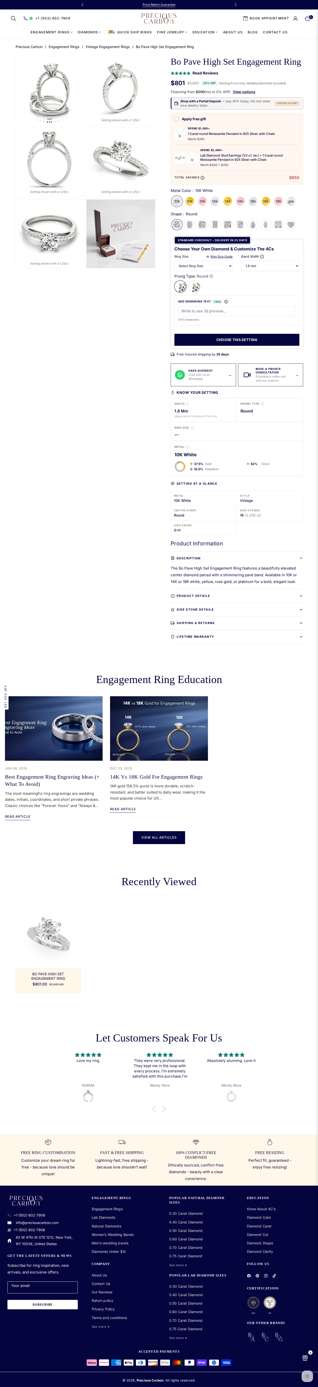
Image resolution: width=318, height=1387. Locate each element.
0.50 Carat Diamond (186, 1230)
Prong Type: (191, 276)
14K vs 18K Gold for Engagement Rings (156, 777)
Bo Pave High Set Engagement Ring (48, 976)
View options (244, 92)
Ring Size (181, 256)
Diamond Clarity (260, 1251)
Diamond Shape (260, 1243)
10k (177, 201)
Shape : (184, 214)
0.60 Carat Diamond (186, 1239)
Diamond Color (259, 1217)
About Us (99, 1275)
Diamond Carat (259, 1226)
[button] (13, 18)
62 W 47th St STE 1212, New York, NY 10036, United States (44, 1240)
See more (101, 1327)
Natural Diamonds (106, 1226)
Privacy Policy (103, 1309)
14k (215, 201)
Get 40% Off (5, 696)
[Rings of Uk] (265, 1337)
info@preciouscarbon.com (37, 1222)
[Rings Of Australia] (251, 1337)
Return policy (103, 1300)
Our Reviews (102, 1292)
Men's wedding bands (110, 1243)
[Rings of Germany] (278, 1337)
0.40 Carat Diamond (186, 1222)
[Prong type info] (211, 276)
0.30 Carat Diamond (186, 1213)
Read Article (18, 816)
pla (291, 201)
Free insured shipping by (203, 354)
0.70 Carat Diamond (186, 1247)
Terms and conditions (109, 1318)
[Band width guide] (262, 257)
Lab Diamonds (104, 1217)
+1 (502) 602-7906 (29, 1215)
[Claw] (194, 286)
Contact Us (101, 1283)
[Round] (180, 286)
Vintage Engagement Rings (107, 47)
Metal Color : (192, 190)
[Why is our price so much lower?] (202, 177)
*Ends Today (183, 4)
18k (253, 201)
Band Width (250, 256)
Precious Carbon (29, 47)
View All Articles (159, 837)
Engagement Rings (64, 47)
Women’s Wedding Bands (113, 1234)
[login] (295, 18)
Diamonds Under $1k (109, 1251)
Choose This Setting (237, 340)
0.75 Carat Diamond (185, 1256)
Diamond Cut (258, 1234)
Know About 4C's (261, 1209)
